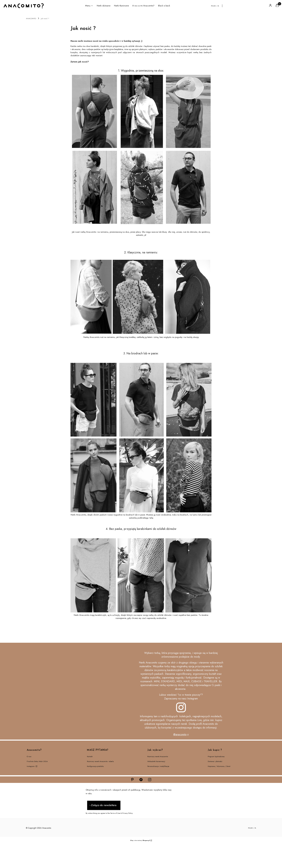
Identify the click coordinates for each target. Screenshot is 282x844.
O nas (29, 756)
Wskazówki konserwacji (156, 761)
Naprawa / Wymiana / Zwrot (219, 766)
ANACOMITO (31, 18)
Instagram (31, 766)
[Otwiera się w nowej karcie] (132, 779)
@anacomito (180, 734)
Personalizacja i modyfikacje (158, 766)
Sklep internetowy (140, 840)
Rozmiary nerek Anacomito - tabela (100, 761)
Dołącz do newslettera (103, 805)
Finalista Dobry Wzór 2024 (37, 761)
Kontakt (90, 756)
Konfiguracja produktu (95, 766)
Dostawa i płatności (215, 761)
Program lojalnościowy (216, 756)
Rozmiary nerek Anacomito (157, 756)
